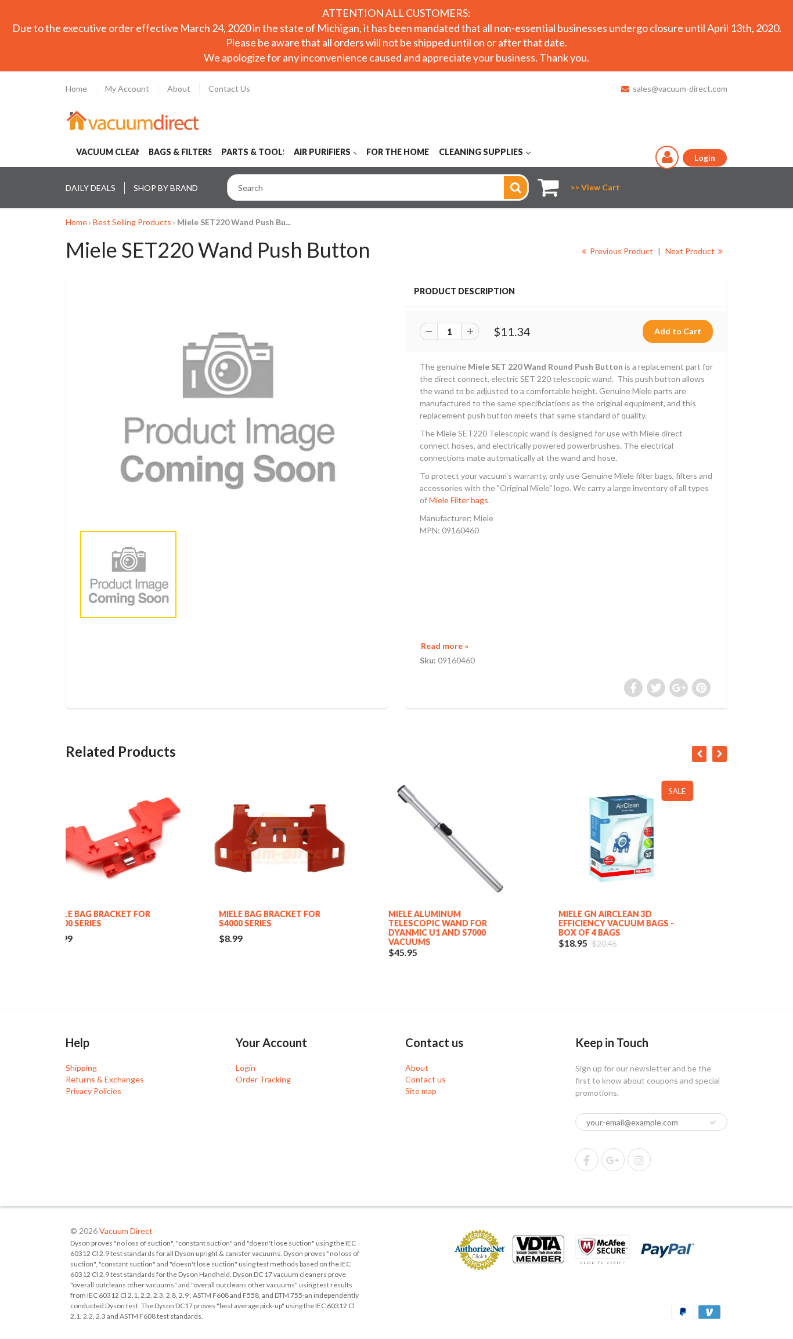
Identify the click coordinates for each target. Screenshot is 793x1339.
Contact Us (229, 88)
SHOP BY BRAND (166, 188)
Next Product (690, 251)
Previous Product (620, 251)
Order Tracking (263, 1079)
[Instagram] (639, 1159)
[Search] (515, 187)
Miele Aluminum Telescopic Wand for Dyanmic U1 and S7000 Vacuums (302, 928)
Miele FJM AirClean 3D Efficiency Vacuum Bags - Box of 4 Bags (650, 923)
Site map (421, 1091)
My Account (127, 88)
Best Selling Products (132, 222)
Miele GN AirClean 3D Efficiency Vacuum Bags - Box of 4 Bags (480, 923)
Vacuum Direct (126, 1231)
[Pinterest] (613, 1159)
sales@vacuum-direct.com (680, 88)
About (178, 88)
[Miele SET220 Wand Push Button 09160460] (226, 406)
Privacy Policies (93, 1091)
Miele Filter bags (458, 500)
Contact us (425, 1079)
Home (76, 88)
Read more (444, 646)
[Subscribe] (713, 1122)
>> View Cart (595, 187)
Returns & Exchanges (105, 1079)
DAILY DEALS (91, 188)
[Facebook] (587, 1159)
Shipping (81, 1068)
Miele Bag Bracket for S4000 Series (134, 918)
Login (245, 1068)
